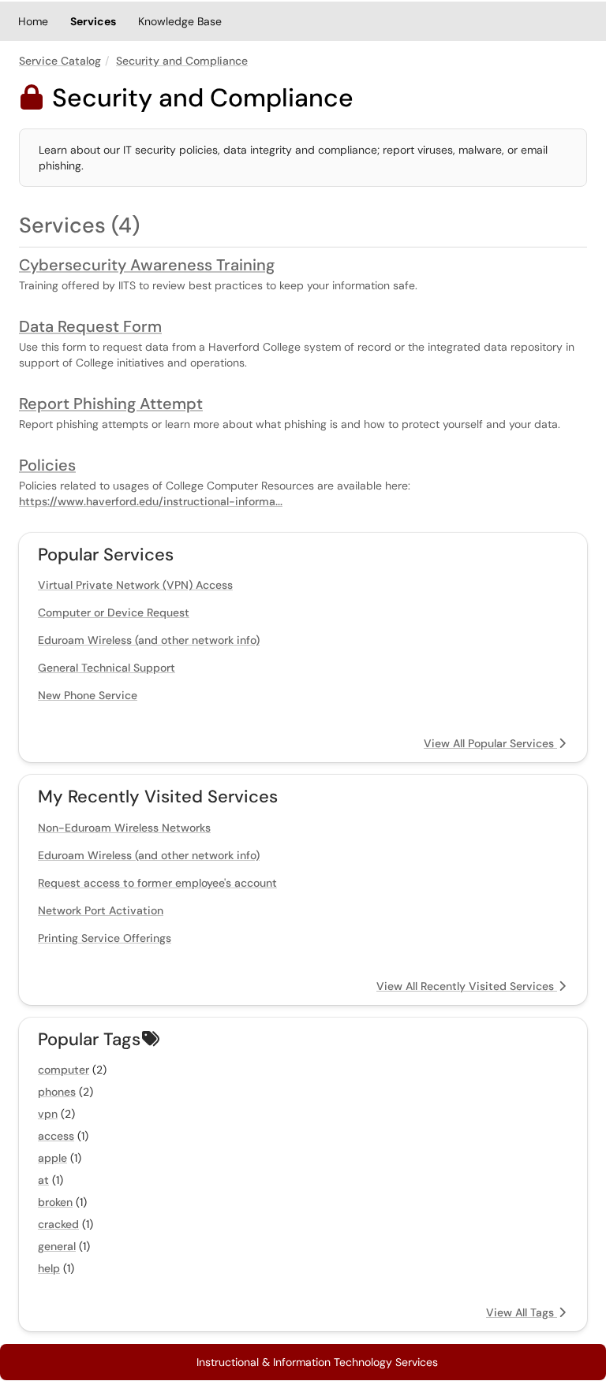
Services (93, 21)
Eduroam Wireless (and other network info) (149, 640)
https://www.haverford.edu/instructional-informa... (150, 501)
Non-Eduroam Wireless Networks (124, 828)
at (43, 1180)
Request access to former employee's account (157, 883)
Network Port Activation (100, 910)
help (49, 1268)
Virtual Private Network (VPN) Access (135, 585)
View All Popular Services (490, 743)
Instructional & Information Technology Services (317, 1362)
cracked (58, 1224)
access (56, 1136)
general (57, 1246)
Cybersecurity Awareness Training (147, 265)
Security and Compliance (182, 61)
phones (57, 1092)
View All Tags (521, 1312)
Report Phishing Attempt (111, 403)
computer (63, 1070)
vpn (48, 1114)
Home (33, 21)
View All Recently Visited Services (466, 986)
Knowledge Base (180, 21)
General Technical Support (106, 668)
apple (52, 1158)
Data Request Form (90, 326)
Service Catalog (60, 61)
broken (55, 1202)
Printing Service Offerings (104, 938)
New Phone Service (87, 695)
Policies (47, 465)
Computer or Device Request (113, 612)
